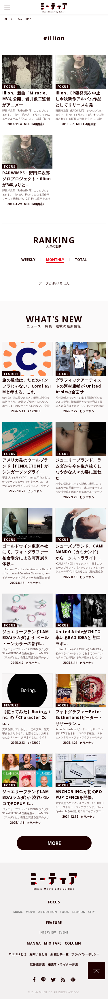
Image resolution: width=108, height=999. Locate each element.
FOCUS (54, 902)
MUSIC (18, 912)
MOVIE (30, 912)
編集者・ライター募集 (63, 964)
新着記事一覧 (59, 954)
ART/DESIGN (47, 912)
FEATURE (54, 923)
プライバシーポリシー (85, 954)
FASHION (78, 912)
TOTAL (81, 259)
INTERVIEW (47, 932)
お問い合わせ (38, 954)
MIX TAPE (52, 943)
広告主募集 (37, 964)
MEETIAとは (17, 954)
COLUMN (73, 943)
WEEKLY (28, 259)
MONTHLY (55, 259)
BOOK (64, 912)
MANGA (34, 943)
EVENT (64, 932)
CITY (91, 912)
